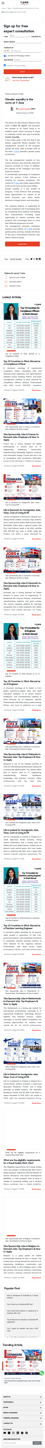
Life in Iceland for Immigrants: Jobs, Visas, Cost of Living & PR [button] (21, 831)
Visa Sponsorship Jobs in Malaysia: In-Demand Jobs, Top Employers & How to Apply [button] (22, 757)
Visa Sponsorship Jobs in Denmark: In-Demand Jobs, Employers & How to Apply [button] (22, 586)
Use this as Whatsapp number (19, 56)
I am (6, 37)
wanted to (36, 37)
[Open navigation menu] (3, 2)
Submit (22, 72)
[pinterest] (37, 259)
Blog (9, 8)
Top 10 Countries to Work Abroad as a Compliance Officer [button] (21, 362)
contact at (8, 48)
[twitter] (31, 259)
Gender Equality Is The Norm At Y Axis (26, 8)
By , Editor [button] (25, 109)
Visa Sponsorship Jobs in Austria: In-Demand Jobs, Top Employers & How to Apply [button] (22, 1312)
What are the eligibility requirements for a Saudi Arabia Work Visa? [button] (21, 1148)
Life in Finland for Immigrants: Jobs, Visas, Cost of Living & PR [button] (20, 1075)
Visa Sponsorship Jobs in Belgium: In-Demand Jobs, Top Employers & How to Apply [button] (22, 1223)
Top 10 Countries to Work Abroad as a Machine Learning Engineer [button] (21, 927)
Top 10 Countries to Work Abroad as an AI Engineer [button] (21, 682)
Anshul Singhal (24, 109)
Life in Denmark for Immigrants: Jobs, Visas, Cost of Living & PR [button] (22, 511)
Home (4, 8)
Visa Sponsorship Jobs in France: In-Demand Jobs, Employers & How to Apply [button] (21, 437)
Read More (36, 390)
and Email (8, 60)
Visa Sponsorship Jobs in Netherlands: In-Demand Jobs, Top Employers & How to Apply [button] (22, 1001)
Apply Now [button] (22, 244)
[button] (22, 277)
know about (9, 42)
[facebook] (34, 259)
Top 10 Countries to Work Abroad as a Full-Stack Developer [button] (21, 1399)
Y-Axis (16, 151)
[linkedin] (40, 259)
